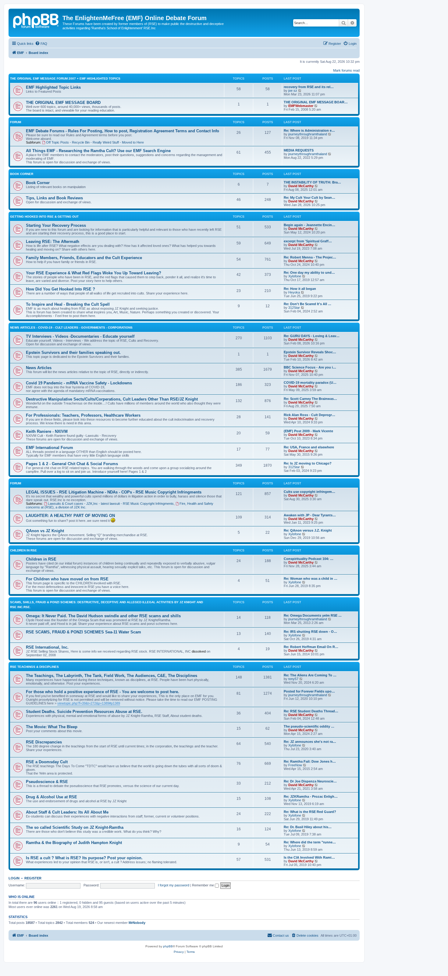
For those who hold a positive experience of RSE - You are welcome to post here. (102, 691)
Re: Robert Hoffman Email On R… (311, 647)
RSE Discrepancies (44, 742)
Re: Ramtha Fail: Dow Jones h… (310, 761)
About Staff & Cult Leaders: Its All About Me (67, 812)
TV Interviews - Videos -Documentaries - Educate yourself (80, 336)
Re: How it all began (300, 288)
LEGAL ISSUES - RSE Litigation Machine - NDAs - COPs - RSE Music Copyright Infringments (113, 492)
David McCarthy (301, 186)
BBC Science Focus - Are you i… (310, 367)
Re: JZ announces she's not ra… (310, 741)
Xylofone (294, 276)
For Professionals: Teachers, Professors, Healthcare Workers (83, 415)
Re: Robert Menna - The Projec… (310, 257)
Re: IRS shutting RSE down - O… (310, 631)
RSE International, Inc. (47, 647)
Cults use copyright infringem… (309, 491)
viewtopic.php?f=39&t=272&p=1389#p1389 (88, 703)
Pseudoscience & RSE (47, 781)
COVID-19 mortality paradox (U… (310, 382)
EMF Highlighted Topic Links (53, 87)
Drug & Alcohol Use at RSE (51, 797)
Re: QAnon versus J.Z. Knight (308, 530)
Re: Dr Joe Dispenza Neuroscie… (310, 781)
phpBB (168, 946)
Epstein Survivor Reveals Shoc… (310, 352)
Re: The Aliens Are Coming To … (310, 675)
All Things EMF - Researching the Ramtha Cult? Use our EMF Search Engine (98, 150)
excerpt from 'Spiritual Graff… (308, 241)
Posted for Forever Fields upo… (309, 691)
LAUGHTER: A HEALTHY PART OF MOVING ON (70, 515)
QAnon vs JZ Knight (45, 531)
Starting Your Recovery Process (56, 225)
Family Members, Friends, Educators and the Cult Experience (84, 257)
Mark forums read (346, 70)
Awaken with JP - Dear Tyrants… (310, 515)
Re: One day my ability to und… (309, 272)
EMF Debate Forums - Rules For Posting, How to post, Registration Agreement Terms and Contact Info (122, 131)
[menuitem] (41, 43)
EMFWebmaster (300, 106)
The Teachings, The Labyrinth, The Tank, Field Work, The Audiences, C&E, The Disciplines (111, 675)
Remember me (203, 885)
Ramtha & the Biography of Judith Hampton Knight (74, 842)
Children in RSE (41, 559)
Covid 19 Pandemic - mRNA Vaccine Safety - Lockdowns (79, 383)
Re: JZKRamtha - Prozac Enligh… (311, 796)
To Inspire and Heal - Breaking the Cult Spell (68, 304)
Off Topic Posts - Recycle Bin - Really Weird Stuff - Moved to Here (95, 142)
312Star (294, 307)
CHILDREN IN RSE (23, 550)
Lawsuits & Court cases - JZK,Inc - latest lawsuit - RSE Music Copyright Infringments (111, 503)
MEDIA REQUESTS (299, 150)
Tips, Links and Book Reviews (54, 198)
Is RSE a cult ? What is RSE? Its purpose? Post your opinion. (84, 858)
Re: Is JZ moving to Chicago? (308, 463)
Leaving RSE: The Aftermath (52, 241)
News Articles (39, 367)
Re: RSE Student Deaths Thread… (311, 711)
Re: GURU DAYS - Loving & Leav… (312, 336)
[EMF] (36, 20)
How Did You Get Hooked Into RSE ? (60, 289)
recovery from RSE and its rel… (309, 87)
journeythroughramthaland (307, 134)
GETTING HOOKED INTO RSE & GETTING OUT (44, 216)
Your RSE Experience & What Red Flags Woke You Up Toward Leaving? (93, 273)
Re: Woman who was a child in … (310, 578)
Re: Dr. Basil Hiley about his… (308, 827)
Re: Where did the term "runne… (310, 842)
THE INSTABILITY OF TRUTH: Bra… (312, 182)
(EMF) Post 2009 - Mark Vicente (308, 431)
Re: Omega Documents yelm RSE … (313, 615)
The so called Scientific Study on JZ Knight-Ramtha (74, 827)
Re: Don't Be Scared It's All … (307, 304)
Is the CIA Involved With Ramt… (309, 857)
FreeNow (295, 765)
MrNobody (137, 922)
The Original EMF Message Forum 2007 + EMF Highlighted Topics (65, 78)
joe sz (292, 90)
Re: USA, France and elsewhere (309, 447)
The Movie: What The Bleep (51, 727)
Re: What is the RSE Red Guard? (310, 812)
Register (32, 878)
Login (14, 878)
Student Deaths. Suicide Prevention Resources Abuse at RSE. (84, 711)
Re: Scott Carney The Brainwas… (310, 399)
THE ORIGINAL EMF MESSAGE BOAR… (316, 102)
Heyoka (294, 292)
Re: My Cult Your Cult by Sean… (309, 197)
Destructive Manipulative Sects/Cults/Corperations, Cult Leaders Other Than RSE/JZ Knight (112, 399)
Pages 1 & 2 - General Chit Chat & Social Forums (72, 463)
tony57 (293, 679)
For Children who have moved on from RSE (67, 579)
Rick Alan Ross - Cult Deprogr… (309, 415)
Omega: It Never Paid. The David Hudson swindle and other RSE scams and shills (103, 616)
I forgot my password (173, 885)
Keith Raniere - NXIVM (47, 431)
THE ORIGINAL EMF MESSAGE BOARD (63, 102)
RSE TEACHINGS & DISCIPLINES (34, 666)
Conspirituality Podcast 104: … (308, 559)
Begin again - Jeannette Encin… (309, 225)
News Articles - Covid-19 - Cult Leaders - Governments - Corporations (71, 327)
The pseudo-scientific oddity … (309, 726)
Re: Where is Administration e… (309, 130)
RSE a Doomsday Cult (47, 762)
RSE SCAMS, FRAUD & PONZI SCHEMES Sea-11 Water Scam (83, 632)
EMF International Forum (49, 447)
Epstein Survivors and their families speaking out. (73, 352)
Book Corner (21, 174)
